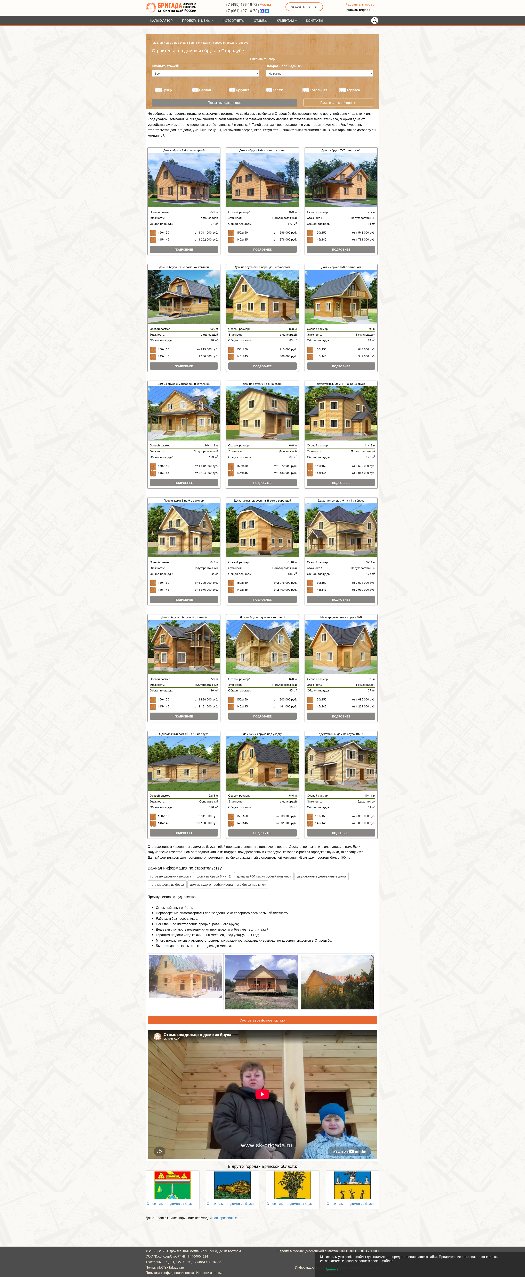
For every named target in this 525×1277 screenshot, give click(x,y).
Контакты (314, 20)
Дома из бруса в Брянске (183, 42)
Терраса (353, 90)
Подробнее (184, 249)
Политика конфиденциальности (170, 1272)
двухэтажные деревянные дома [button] (321, 876)
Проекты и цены (196, 20)
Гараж (278, 90)
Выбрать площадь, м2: (284, 66)
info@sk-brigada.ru (360, 9)
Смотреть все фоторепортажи (262, 1020)
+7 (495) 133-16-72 (241, 4)
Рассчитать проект (361, 4)
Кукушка (242, 90)
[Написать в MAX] (262, 10)
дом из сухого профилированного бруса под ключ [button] (228, 884)
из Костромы (233, 1251)
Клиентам (286, 20)
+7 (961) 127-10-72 (241, 10)
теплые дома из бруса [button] (167, 884)
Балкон (205, 90)
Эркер (167, 90)
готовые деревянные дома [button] (170, 876)
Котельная (318, 90)
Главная (157, 42)
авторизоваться (226, 1217)
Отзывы (260, 20)
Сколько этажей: (165, 66)
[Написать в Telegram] (267, 10)
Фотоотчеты (233, 20)
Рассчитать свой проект (338, 102)
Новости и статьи (209, 1272)
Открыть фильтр (262, 59)
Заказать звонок (304, 7)
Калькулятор (161, 20)
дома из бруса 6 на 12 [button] (214, 876)
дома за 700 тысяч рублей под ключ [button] (264, 876)
